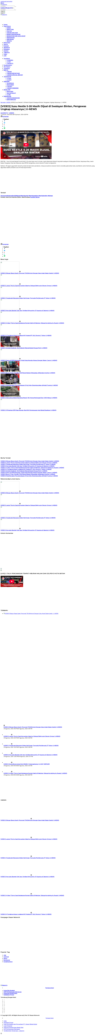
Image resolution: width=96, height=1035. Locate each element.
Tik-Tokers (7, 66)
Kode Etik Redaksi (9, 990)
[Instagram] (4, 1004)
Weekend (7, 47)
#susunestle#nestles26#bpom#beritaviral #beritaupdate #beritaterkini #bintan (27, 195)
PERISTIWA (10, 29)
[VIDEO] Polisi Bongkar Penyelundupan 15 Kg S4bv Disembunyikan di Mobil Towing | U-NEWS (29, 385)
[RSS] (4, 1012)
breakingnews (8, 961)
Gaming (6, 51)
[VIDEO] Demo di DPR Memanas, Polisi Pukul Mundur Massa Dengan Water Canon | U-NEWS (29, 360)
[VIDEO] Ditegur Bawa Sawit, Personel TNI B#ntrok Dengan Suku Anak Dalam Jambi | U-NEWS (30, 273)
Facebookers (8, 65)
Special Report (11, 93)
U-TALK (9, 78)
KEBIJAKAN (10, 39)
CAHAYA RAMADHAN (13, 98)
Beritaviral (7, 960)
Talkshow (7, 52)
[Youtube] (4, 1008)
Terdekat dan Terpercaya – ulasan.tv (14, 1031)
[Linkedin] (4, 1007)
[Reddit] (4, 1005)
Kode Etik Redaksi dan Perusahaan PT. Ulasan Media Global (20, 1024)
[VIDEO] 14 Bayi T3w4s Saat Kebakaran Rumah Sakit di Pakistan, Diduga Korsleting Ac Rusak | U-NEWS (32, 323)
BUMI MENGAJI (11, 99)
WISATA (9, 41)
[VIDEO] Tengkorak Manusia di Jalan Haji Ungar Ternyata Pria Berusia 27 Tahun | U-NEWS (28, 298)
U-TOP (9, 62)
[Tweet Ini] (4, 123)
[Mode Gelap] (12, 8)
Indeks (3, 8)
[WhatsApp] (4, 1011)
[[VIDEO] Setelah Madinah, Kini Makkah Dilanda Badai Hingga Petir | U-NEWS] (11, 346)
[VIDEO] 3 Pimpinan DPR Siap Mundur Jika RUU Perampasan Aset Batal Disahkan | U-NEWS (28, 410)
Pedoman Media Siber (10, 993)
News (5, 958)
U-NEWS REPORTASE (13, 73)
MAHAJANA (10, 85)
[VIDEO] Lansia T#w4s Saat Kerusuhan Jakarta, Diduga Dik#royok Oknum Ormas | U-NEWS (29, 285)
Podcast (6, 46)
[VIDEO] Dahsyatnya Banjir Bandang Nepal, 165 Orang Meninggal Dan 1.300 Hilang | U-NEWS (29, 398)
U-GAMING (10, 60)
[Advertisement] (28, 18)
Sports (6, 44)
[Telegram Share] (4, 126)
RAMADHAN (7, 96)
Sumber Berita (34, 197)
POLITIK (9, 31)
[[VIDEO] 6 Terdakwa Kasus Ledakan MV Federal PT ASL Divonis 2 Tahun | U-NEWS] (11, 334)
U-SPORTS (10, 63)
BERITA (6, 70)
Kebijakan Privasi (9, 994)
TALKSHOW (7, 76)
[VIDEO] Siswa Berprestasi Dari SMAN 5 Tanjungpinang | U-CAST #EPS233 (27, 764)
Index (5, 54)
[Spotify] (4, 1010)
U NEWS (9, 71)
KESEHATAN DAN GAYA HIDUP (16, 36)
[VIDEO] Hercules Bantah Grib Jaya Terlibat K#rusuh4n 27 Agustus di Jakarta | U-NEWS (27, 310)
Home (5, 24)
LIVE (5, 55)
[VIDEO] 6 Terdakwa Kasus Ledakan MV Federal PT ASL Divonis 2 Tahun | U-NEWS (26, 335)
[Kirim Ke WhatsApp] (4, 128)
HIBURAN (6, 81)
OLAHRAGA (10, 83)
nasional (6, 957)
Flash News (7, 26)
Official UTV (8, 8)
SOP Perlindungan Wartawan (13, 992)
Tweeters (7, 68)
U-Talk (9, 94)
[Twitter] (4, 1001)
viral (5, 955)
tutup (2, 11)
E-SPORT (9, 86)
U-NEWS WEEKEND (13, 88)
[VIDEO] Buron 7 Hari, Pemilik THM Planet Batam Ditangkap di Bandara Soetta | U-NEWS (28, 373)
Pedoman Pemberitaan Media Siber (13, 1027)
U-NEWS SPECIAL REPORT (15, 75)
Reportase (7, 42)
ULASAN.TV (4, 113)
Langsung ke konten (6, 1)
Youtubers (7, 58)
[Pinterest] (4, 1003)
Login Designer (8, 1026)
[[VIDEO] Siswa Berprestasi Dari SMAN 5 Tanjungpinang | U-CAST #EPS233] (8, 762)
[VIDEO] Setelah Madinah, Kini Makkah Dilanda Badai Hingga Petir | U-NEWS (24, 348)
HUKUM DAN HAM (12, 32)
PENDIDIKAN (11, 37)
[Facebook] (4, 1000)
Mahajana (7, 49)
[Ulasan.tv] (4, 4)
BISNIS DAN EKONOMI (13, 34)
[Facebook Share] (4, 121)
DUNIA (9, 28)
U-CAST (9, 80)
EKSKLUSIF (7, 89)
